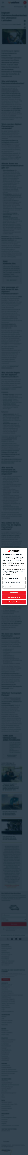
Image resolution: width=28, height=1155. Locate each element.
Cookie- (15, 572)
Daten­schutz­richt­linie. (8, 574)
